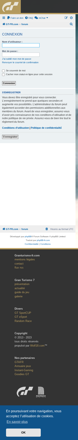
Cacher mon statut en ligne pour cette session (28, 74)
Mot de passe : (10, 51)
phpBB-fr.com (43, 240)
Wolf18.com (37, 345)
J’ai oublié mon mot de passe (16, 59)
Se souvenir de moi (15, 70)
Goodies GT (22, 374)
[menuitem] (15, 17)
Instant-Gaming (24, 370)
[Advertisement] (39, 183)
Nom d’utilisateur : (12, 41)
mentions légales (25, 259)
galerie (18, 296)
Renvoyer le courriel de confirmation (20, 62)
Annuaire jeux (23, 366)
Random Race (23, 321)
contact (19, 263)
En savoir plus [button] (17, 422)
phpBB (28, 236)
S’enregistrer (10, 136)
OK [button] (23, 432)
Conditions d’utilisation (15, 127)
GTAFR (19, 362)
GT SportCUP (23, 312)
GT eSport (21, 316)
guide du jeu (22, 292)
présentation (22, 284)
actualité (20, 288)
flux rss (19, 267)
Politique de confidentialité (46, 127)
